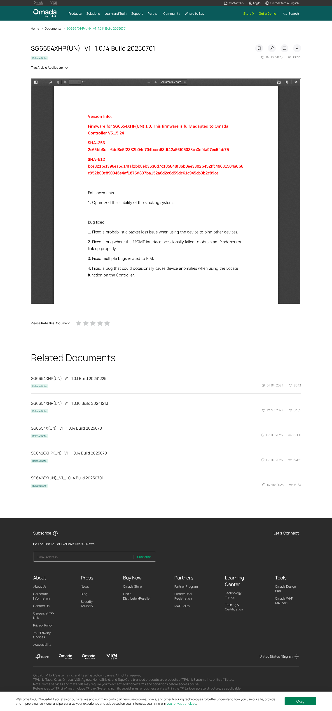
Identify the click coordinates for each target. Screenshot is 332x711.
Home (35, 28)
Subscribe (144, 557)
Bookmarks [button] (259, 48)
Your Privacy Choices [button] (42, 635)
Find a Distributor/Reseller (137, 596)
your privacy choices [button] (181, 703)
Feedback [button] (284, 48)
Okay (300, 701)
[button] (233, 3)
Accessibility (42, 644)
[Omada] (65, 656)
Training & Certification (234, 607)
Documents (53, 28)
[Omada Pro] (89, 656)
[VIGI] (112, 656)
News (85, 586)
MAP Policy (182, 606)
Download (297, 48)
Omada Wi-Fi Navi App (284, 600)
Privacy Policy (43, 625)
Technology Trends (233, 595)
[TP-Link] (42, 656)
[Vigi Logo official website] (53, 3)
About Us (39, 586)
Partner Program (186, 586)
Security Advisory (87, 603)
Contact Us (41, 606)
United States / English (276, 656)
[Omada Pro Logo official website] (38, 3)
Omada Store (132, 586)
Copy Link (272, 48)
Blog (84, 594)
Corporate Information (41, 596)
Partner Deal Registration (183, 596)
